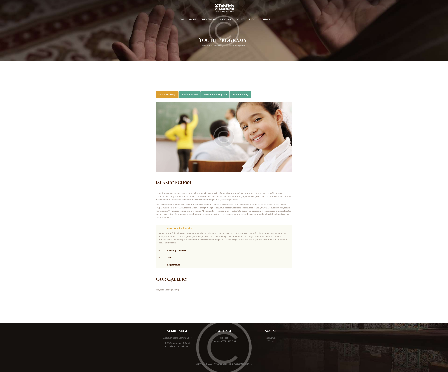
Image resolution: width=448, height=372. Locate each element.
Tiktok (271, 341)
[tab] (167, 94)
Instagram (271, 338)
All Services (215, 45)
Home (203, 45)
